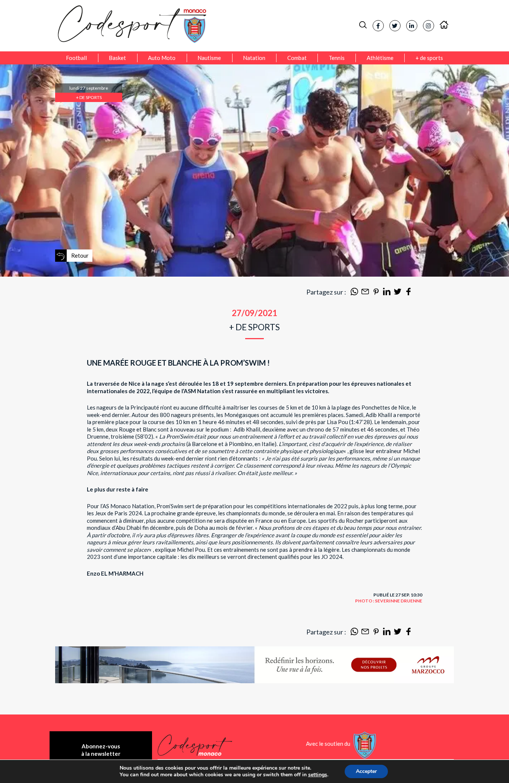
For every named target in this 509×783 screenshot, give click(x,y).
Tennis (337, 57)
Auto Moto (162, 57)
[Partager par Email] (365, 293)
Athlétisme (380, 57)
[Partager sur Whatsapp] (354, 293)
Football (76, 57)
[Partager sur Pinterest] (376, 293)
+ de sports (429, 57)
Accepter (366, 771)
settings (317, 774)
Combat (297, 57)
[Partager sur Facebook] (408, 293)
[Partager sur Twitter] (397, 293)
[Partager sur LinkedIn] (387, 293)
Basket (117, 57)
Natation (254, 57)
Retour (80, 255)
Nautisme (209, 57)
